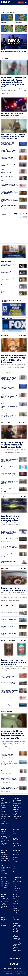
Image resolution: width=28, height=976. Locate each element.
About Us (16, 894)
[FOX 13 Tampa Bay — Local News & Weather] (5, 2)
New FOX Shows (7, 318)
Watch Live (20, 2)
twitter (11, 959)
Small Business (5, 887)
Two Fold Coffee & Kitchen (7, 605)
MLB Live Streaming (15, 929)
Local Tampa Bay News (5, 803)
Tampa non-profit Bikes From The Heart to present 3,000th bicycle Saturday (9, 490)
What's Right (4, 854)
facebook (8, 959)
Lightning (3, 835)
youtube (17, 959)
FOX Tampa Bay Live (17, 870)
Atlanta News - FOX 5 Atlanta (5, 907)
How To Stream (17, 852)
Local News (5, 335)
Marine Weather (17, 807)
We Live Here (5, 423)
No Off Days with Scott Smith (5, 837)
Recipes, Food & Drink (5, 867)
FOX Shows (16, 887)
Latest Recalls (4, 881)
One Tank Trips (5, 860)
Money (3, 878)
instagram (14, 959)
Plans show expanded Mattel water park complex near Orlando (9, 467)
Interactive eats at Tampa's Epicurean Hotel (13, 589)
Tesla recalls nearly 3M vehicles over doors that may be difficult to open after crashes (9, 684)
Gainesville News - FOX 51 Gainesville (5, 903)
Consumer (3, 807)
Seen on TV (4, 818)
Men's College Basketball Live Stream (16, 939)
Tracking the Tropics (16, 813)
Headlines (15, 880)
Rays (2, 833)
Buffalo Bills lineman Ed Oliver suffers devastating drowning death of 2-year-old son (8, 532)
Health (3, 809)
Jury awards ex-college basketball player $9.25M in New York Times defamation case (9, 540)
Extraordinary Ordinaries (16, 838)
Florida (3, 805)
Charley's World (17, 833)
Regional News (4, 895)
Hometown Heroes (15, 835)
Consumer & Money (8, 640)
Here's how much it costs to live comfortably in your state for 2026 (9, 185)
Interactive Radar (17, 803)
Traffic (14, 831)
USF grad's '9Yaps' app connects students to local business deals (12, 444)
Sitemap (3, 825)
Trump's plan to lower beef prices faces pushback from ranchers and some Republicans (9, 676)
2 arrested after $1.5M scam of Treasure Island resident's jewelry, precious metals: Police (9, 207)
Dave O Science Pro (17, 845)
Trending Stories (17, 885)
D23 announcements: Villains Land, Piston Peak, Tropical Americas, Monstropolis (8, 475)
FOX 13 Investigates (4, 813)
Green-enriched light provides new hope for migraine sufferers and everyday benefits (12, 734)
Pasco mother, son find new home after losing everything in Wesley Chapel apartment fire (13, 136)
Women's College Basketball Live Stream (17, 944)
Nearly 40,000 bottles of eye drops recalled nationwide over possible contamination (9, 691)
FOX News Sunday (4, 820)
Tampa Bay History (4, 871)
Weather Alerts (16, 809)
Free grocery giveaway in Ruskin (9, 612)
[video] (23, 266)
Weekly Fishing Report (5, 840)
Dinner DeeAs (4, 858)
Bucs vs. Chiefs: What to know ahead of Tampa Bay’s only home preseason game (9, 547)
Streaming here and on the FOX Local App (13, 51)
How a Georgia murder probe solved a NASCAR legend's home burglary (9, 555)
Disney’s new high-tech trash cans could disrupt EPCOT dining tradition (9, 482)
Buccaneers (4, 831)
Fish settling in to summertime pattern (8, 620)
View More (22, 335)
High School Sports (4, 844)
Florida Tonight (5, 856)
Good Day (4, 568)
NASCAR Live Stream (16, 932)
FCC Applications (17, 912)
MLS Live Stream (17, 950)
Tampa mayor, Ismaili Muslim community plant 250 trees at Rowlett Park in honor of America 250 (9, 199)
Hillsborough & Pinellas (6, 33)
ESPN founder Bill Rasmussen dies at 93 (9, 562)
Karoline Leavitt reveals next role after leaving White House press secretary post (9, 164)
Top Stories (4, 800)
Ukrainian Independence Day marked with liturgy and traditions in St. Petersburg (8, 157)
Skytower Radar (18, 22)
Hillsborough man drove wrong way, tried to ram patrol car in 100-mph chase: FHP (9, 171)
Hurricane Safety (17, 811)
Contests (15, 890)
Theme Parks (4, 862)
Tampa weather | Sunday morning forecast (7, 278)
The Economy (4, 885)
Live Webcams (16, 805)
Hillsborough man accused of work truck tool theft (8, 264)
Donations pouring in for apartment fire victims (7, 285)
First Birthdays (16, 843)
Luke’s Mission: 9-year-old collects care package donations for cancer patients (9, 460)
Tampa (3, 214)
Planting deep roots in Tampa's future (9, 292)
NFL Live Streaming (15, 922)
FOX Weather (16, 818)
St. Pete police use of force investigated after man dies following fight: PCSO (8, 143)
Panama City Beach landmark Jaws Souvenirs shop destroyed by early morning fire (9, 192)
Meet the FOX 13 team (17, 897)
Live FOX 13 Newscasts (16, 855)
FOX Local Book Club (17, 882)
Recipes (15, 841)
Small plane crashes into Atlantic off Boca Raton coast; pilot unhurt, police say (9, 763)
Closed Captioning (15, 907)
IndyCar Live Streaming (16, 935)
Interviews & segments (4, 924)
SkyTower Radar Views (17, 801)
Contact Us (15, 914)
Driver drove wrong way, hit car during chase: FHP (9, 271)
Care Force (4, 873)
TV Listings (15, 900)
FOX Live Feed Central (16, 865)
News (3, 798)
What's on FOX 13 (17, 888)
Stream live (4, 922)
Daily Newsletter (5, 823)
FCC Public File (16, 910)
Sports (3, 496)
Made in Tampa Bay (5, 864)
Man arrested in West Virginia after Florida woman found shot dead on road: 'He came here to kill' (9, 178)
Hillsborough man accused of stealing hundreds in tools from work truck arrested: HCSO (9, 150)
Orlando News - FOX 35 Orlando (5, 899)
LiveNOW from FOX (16, 858)
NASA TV (15, 868)
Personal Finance (5, 883)
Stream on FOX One (16, 919)
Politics (3, 811)
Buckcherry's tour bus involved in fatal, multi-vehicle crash (12, 114)
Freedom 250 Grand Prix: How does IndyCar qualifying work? (13, 518)
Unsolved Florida (5, 816)
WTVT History (16, 905)
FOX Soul (15, 863)
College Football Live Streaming (17, 925)
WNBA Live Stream (15, 948)
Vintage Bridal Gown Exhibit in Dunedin (8, 634)
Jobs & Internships (15, 902)
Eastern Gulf (3, 22)
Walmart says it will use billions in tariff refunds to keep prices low (9, 705)
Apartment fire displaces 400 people (8, 627)
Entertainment (18, 878)
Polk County (17, 33)
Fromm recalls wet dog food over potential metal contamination (13, 662)
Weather (16, 798)
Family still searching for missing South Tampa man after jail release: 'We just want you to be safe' (13, 82)
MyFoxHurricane (17, 816)
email (20, 959)
